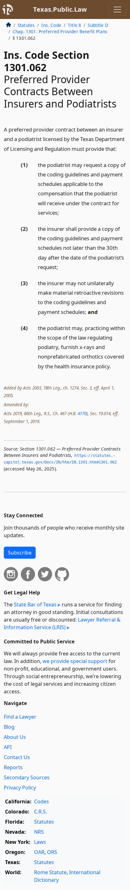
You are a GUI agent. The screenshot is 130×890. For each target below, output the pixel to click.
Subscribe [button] (20, 552)
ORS (52, 852)
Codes (41, 801)
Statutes (26, 25)
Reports (13, 767)
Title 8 (74, 25)
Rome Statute (50, 872)
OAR (39, 852)
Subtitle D (98, 25)
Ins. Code (51, 25)
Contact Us (17, 757)
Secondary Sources (27, 777)
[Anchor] (120, 148)
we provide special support (75, 661)
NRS (39, 831)
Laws (40, 841)
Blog (9, 726)
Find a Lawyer (20, 716)
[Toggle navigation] (117, 9)
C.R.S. (40, 811)
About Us (15, 736)
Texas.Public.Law (60, 9)
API (8, 747)
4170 (82, 413)
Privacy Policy (20, 787)
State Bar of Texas (35, 604)
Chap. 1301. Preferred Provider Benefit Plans (60, 31)
